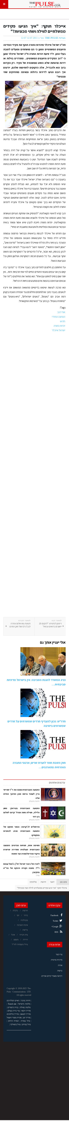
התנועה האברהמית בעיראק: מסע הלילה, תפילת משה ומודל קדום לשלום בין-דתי (21, 812)
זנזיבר (23, 1000)
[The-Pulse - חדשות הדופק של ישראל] (45, 4)
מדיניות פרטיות (56, 960)
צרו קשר (59, 954)
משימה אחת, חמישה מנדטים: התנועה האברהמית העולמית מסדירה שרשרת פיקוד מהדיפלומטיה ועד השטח (21, 849)
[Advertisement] (34, 475)
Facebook (54, 915)
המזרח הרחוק (13, 1021)
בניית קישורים (13, 1007)
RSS (56, 932)
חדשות (43, 882)
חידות (28, 1000)
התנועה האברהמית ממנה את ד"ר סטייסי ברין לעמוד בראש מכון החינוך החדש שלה (21, 793)
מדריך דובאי (26, 1011)
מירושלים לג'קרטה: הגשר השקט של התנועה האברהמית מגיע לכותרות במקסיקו (21, 831)
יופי (18, 915)
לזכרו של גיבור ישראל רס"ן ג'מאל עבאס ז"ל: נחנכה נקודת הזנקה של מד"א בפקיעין (21, 868)
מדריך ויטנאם (25, 1014)
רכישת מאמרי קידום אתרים (51, 976)
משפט (16, 939)
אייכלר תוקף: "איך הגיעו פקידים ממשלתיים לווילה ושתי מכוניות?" (34, 28)
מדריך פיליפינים (13, 1014)
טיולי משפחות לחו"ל (20, 944)
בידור (26, 915)
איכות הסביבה (22, 925)
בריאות (25, 930)
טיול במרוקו (26, 1024)
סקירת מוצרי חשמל (14, 1017)
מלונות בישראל (24, 1004)
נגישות (59, 971)
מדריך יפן (26, 1017)
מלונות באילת (25, 1007)
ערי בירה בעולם (14, 1011)
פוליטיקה (33, 882)
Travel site (12, 1004)
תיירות (25, 939)
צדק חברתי (23, 935)
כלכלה (15, 910)
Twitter (55, 921)
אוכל (13, 935)
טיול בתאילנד (15, 1024)
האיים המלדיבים (13, 1000)
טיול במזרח (25, 1021)
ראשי (52, 882)
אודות (60, 965)
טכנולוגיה (24, 920)
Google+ (54, 926)
